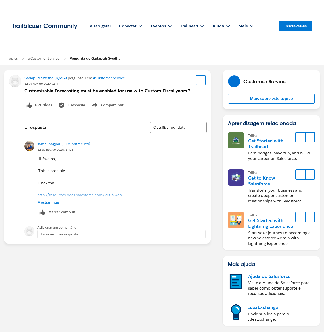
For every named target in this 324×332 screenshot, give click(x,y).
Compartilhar (112, 106)
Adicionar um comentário (56, 227)
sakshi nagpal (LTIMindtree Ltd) (63, 144)
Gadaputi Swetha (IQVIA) (45, 78)
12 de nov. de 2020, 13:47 (42, 83)
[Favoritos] (200, 80)
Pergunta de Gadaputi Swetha (95, 58)
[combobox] (178, 127)
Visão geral (100, 26)
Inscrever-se (295, 26)
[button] (271, 99)
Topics (12, 58)
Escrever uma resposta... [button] (61, 234)
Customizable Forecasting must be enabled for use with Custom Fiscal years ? (107, 91)
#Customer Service (43, 58)
